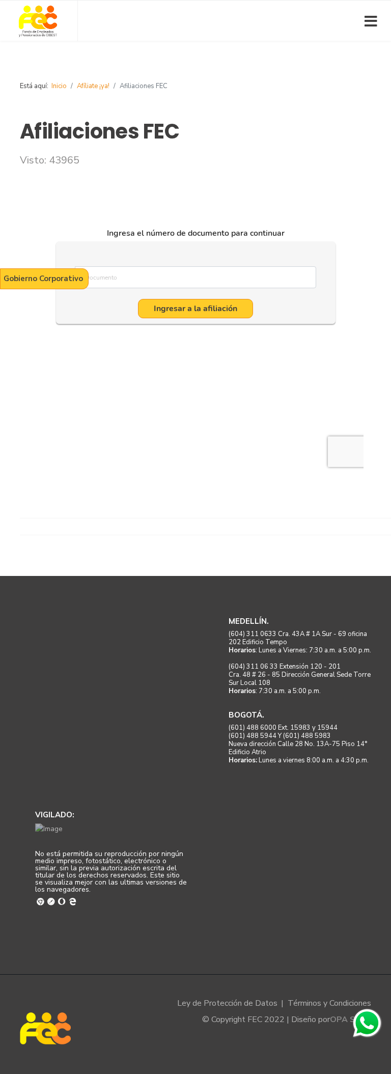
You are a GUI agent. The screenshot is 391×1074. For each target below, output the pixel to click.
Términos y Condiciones (329, 1003)
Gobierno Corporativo (43, 278)
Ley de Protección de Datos (227, 1003)
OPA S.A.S (350, 1019)
